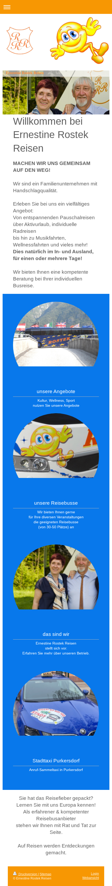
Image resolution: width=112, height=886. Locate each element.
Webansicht (90, 878)
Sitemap (45, 874)
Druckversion (28, 874)
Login (95, 874)
